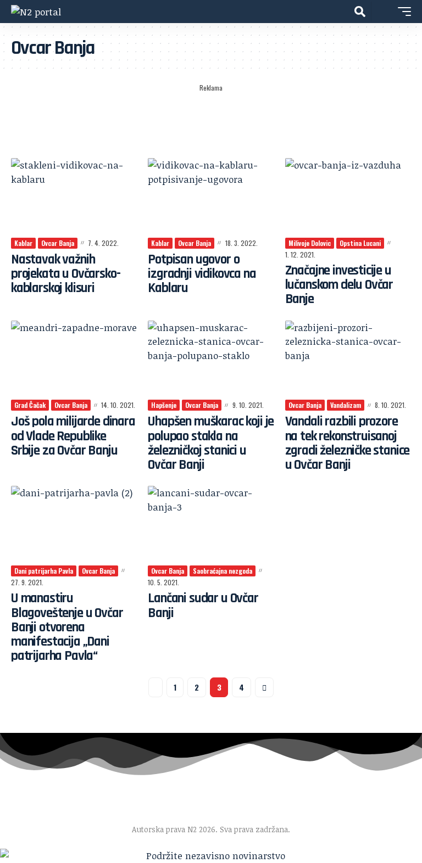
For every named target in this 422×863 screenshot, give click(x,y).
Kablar (23, 243)
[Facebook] (6, 800)
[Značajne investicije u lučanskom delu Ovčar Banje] (348, 196)
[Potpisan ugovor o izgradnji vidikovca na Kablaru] (211, 196)
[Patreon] (57, 800)
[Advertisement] (211, 121)
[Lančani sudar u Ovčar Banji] (211, 524)
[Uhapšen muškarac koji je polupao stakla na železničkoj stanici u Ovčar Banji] (211, 358)
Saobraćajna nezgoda (222, 570)
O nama (37, 813)
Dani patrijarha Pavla (43, 570)
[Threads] (69, 800)
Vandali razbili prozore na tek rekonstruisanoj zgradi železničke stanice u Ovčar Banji (347, 443)
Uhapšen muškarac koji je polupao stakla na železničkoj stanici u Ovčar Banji (211, 443)
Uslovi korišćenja (285, 813)
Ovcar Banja (57, 243)
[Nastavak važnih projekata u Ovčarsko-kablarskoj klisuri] (74, 196)
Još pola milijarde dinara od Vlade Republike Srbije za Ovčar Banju (73, 436)
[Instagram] (31, 800)
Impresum (83, 813)
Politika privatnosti (364, 813)
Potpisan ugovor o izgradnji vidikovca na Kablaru (202, 274)
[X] (19, 800)
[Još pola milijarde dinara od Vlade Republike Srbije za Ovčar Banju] (74, 358)
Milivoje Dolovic (309, 243)
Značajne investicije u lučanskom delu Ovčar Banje (339, 285)
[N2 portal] (36, 11)
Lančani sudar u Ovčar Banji (203, 605)
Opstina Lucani (360, 243)
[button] (360, 11)
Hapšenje (163, 405)
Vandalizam (345, 405)
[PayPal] (44, 800)
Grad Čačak (30, 405)
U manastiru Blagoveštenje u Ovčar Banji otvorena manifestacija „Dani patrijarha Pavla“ (67, 627)
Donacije (184, 813)
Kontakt (227, 813)
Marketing (136, 813)
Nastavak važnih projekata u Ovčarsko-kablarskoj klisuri (65, 274)
